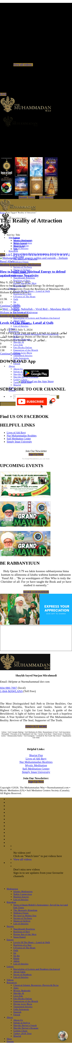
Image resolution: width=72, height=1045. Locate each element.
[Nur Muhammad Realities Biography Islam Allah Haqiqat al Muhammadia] (36, 121)
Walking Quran (20, 913)
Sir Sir (16, 955)
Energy (10, 939)
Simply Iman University (19, 441)
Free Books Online (22, 347)
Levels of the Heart (11, 315)
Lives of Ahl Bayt (16, 432)
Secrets (10, 926)
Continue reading (10, 305)
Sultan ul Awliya (21, 1022)
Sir (14, 302)
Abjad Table (19, 320)
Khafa (16, 958)
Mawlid (17, 385)
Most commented (22, 240)
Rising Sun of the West (24, 934)
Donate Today (27, 197)
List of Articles (20, 248)
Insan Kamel (19, 937)
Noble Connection (22, 894)
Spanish (17, 1012)
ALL (2, 254)
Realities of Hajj (21, 280)
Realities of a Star (22, 945)
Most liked (18, 246)
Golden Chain (20, 1030)
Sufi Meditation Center (19, 438)
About (12, 366)
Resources (12, 982)
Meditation (12, 888)
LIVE (3, 94)
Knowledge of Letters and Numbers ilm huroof (36, 318)
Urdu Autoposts (21, 358)
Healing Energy (9, 264)
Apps (16, 988)
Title (15, 249)
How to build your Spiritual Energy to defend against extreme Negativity (32, 273)
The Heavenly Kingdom (25, 910)
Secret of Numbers (22, 974)
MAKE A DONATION (36, 592)
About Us (18, 369)
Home (2, 213)
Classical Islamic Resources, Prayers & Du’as (36, 985)
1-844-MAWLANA (11, 691)
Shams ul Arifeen (21, 921)
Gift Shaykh (46, 197)
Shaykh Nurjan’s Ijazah (25, 1025)
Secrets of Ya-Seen (22, 267)
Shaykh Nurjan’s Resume (25, 1028)
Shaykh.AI (18, 342)
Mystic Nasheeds (21, 990)
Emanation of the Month (25, 350)
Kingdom (13, 251)
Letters (10, 966)
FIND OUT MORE (36, 726)
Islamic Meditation (30, 264)
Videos (10, 980)
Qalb (15, 299)
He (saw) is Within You (24, 915)
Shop (9, 1038)
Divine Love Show (22, 353)
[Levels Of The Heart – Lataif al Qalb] (36, 312)
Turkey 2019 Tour (22, 1033)
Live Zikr (18, 344)
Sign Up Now (36, 454)
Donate (10, 1041)
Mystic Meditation (36, 765)
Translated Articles (22, 355)
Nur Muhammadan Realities (22, 435)
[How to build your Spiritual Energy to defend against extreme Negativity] (36, 261)
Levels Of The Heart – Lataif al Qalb (31, 291)
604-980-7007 (8, 687)
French (16, 1014)
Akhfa (16, 961)
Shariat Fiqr (36, 755)
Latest (16, 237)
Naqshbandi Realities (24, 278)
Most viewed (20, 243)
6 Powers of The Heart (24, 296)
